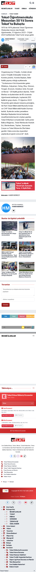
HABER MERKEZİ (17, 206)
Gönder (5, 305)
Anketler (9, 540)
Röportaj (9, 536)
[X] (14, 456)
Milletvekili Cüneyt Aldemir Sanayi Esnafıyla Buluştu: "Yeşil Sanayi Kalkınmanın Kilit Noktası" (9, 255)
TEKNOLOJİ (13, 521)
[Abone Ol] (33, 67)
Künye (5, 481)
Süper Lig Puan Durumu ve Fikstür (21, 559)
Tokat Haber (4, 571)
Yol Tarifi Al (19, 415)
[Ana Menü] (33, 3)
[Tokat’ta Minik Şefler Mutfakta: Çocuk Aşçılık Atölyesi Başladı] (9, 266)
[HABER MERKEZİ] (6, 208)
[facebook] (7, 502)
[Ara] (30, 3)
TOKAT (17, 8)
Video (8, 528)
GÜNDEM (32, 8)
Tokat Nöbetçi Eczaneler (11, 462)
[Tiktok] (24, 456)
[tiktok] (31, 502)
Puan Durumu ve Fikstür (11, 470)
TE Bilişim (22, 496)
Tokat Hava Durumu (9, 464)
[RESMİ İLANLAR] (33, 336)
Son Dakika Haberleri (10, 474)
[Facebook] (11, 456)
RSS (6, 490)
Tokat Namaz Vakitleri (10, 466)
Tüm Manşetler (8, 472)
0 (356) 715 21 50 (8, 425)
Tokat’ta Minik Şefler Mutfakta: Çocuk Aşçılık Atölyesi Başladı (9, 274)
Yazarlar (9, 531)
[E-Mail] (13, 210)
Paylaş (5, 66)
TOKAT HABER (13, 14)
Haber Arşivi (7, 476)
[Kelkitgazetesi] (8, 3)
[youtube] (25, 502)
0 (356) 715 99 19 (8, 415)
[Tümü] (33, 388)
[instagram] (19, 502)
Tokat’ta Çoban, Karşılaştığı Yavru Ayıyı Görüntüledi (9, 233)
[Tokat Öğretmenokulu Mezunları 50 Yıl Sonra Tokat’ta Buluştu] (18, 53)
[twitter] (13, 502)
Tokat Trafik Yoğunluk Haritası (12, 468)
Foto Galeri (10, 526)
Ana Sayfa (10, 507)
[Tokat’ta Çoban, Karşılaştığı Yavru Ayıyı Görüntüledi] (9, 226)
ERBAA (24, 8)
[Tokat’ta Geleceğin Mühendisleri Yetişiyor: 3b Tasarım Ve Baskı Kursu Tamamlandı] (27, 246)
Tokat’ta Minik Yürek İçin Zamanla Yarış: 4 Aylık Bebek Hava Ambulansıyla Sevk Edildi (25, 235)
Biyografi (9, 538)
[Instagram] (18, 456)
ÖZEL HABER (14, 524)
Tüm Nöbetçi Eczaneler (19, 430)
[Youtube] (21, 456)
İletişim (12, 481)
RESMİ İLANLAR (6, 8)
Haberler (4, 14)
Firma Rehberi (11, 533)
